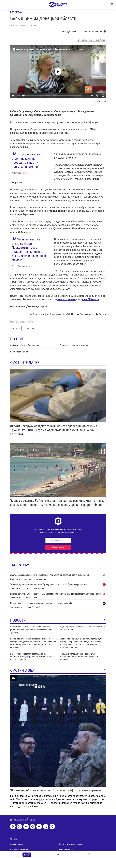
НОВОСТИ (18, 620)
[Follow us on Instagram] (32, 826)
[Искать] (89, 854)
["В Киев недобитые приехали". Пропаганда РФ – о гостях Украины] (58, 731)
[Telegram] (58, 854)
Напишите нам (66, 849)
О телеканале (16, 844)
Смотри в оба (22, 670)
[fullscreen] (103, 95)
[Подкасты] (52, 826)
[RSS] (45, 826)
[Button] (69, 31)
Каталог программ (19, 849)
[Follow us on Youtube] (26, 826)
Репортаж (16, 12)
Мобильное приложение (70, 844)
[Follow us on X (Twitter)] (19, 826)
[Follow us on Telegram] (39, 826)
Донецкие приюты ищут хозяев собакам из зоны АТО (45, 49)
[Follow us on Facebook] (13, 826)
